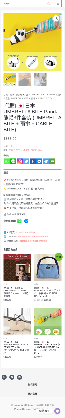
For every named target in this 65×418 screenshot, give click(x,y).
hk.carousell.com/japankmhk (33, 236)
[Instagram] (20, 161)
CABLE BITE (14, 150)
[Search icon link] (48, 3)
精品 (40, 150)
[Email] (52, 161)
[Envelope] (19, 377)
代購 (12, 95)
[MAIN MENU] (58, 3)
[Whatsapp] (7, 161)
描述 (6, 172)
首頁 (6, 95)
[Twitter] (26, 161)
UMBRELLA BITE (29, 150)
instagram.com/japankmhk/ (33, 241)
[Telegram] (46, 161)
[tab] (33, 172)
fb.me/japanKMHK (25, 232)
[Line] (13, 161)
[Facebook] (33, 161)
